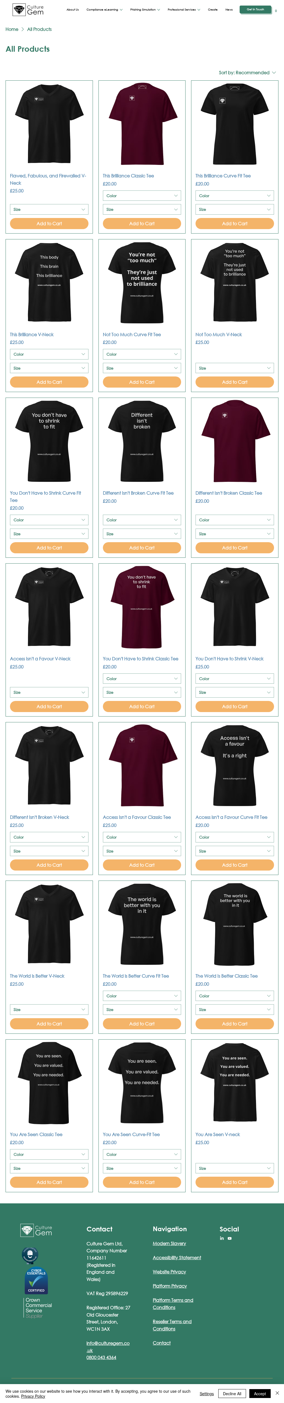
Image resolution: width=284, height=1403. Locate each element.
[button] (276, 9)
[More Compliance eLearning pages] (121, 9)
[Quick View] (49, 124)
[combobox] (49, 209)
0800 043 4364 (101, 1357)
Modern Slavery (169, 1243)
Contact (162, 1343)
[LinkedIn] (222, 1238)
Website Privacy (169, 1272)
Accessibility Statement (177, 1257)
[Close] (277, 1394)
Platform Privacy (170, 1286)
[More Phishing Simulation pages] (158, 9)
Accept (260, 1393)
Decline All (232, 1393)
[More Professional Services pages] (198, 9)
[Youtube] (229, 1238)
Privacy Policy (33, 1396)
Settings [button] (207, 1393)
